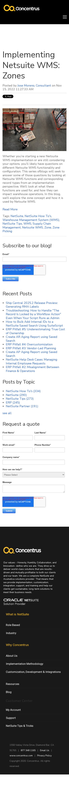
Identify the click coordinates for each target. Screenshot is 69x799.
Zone (47, 227)
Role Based (13, 625)
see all (7, 413)
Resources (12, 684)
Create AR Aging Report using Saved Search (31, 339)
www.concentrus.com (21, 755)
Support (11, 718)
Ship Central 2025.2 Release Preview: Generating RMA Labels (32, 305)
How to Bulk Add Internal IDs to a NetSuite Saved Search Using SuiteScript (34, 324)
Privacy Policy (44, 755)
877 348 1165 (28, 750)
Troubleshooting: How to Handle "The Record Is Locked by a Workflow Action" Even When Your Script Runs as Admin (33, 314)
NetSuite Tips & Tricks (19, 725)
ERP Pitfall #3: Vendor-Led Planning (31, 348)
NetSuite (17, 216)
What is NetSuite (17, 614)
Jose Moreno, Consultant (34, 85)
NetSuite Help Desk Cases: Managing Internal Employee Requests (31, 361)
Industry (11, 633)
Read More (10, 209)
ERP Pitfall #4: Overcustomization (29, 344)
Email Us (44, 750)
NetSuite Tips (12, 224)
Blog (9, 692)
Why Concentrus (17, 645)
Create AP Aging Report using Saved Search (31, 354)
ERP (13, 403)
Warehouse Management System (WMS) (31, 220)
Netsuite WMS (32, 227)
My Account (13, 709)
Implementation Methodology (24, 663)
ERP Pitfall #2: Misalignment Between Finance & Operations (32, 369)
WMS (27, 224)
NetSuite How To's (38, 216)
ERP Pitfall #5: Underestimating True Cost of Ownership (35, 331)
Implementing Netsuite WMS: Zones (31, 65)
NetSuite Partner (22, 406)
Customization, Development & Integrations (33, 672)
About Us (11, 655)
